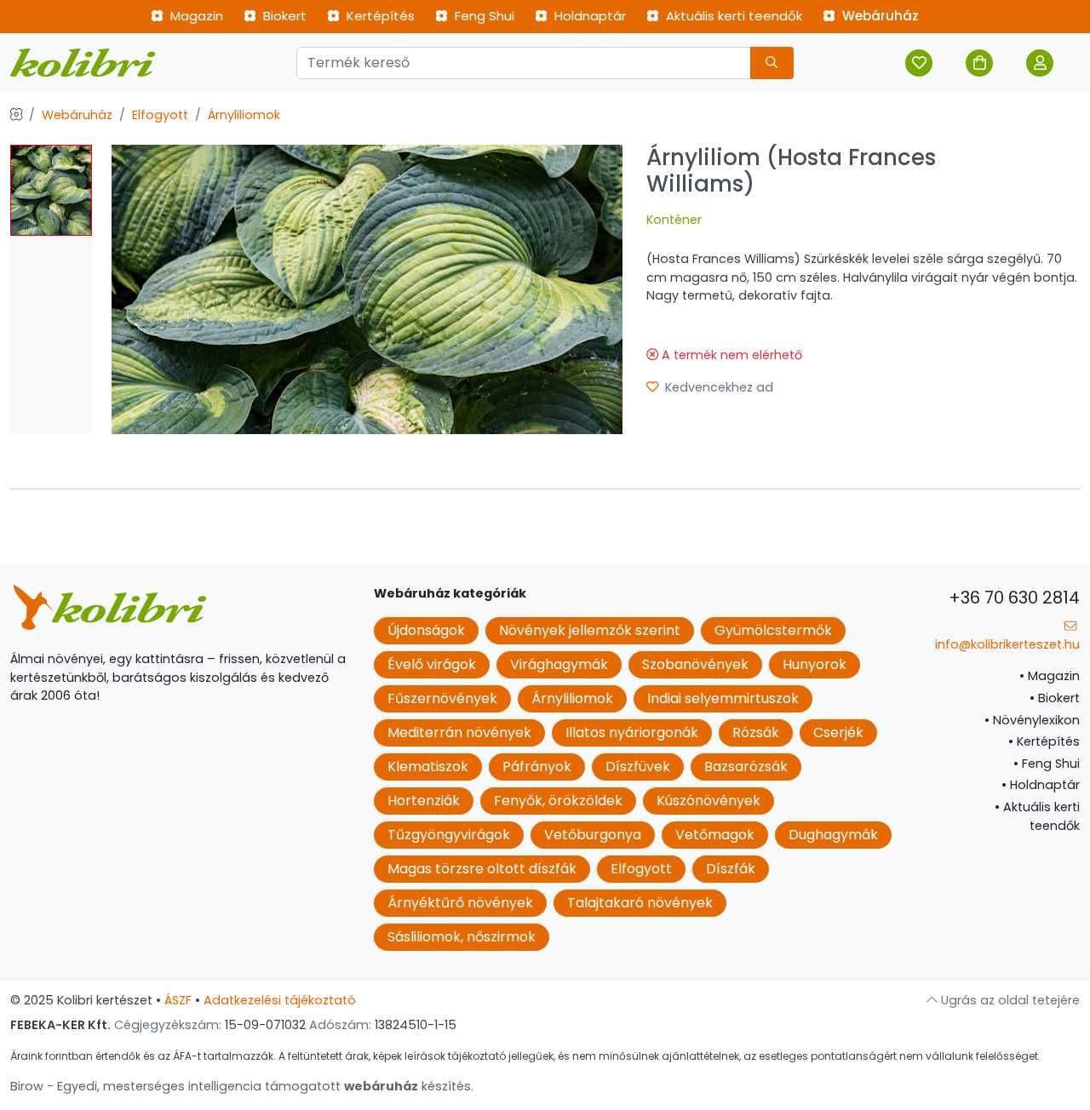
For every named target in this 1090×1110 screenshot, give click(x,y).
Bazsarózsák (746, 766)
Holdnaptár (588, 16)
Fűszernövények (442, 698)
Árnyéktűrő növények (460, 903)
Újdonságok (426, 630)
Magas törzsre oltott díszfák (482, 868)
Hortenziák (423, 800)
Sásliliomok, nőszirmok (461, 937)
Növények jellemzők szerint (589, 630)
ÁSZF (178, 1000)
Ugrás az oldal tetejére (1009, 1000)
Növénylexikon (1032, 720)
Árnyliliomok (244, 114)
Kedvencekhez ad (717, 387)
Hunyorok (814, 664)
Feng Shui (482, 16)
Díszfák (730, 868)
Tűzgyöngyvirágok (448, 834)
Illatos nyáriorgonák (631, 732)
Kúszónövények (708, 800)
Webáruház (879, 16)
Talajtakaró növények (640, 903)
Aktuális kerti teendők (732, 16)
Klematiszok (427, 766)
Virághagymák (559, 664)
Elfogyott (160, 114)
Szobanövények (695, 664)
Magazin (195, 16)
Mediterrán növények (459, 732)
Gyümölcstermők (773, 630)
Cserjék (838, 732)
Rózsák (755, 732)
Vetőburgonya (592, 834)
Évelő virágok (431, 664)
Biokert (283, 16)
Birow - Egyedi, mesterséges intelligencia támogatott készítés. (241, 1086)
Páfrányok (536, 766)
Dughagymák (833, 834)
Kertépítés (379, 16)
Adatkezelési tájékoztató (280, 1000)
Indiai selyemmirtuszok (723, 698)
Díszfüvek (637, 766)
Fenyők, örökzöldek (558, 800)
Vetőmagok (714, 834)
